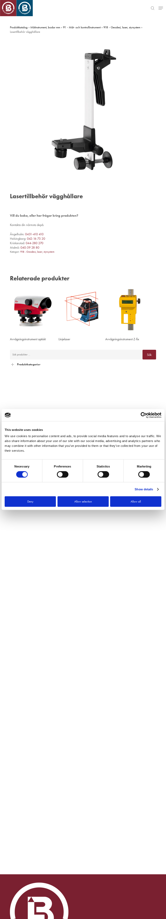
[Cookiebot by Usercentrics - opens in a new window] (143, 415)
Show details (144, 489)
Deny (30, 501)
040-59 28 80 (29, 247)
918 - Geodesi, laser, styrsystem (121, 27)
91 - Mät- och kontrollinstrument (82, 27)
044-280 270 (34, 243)
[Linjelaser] (82, 309)
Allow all (136, 501)
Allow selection (83, 501)
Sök (149, 355)
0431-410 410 (34, 234)
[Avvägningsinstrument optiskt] (33, 309)
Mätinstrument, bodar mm (45, 27)
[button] (161, 8)
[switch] (62, 474)
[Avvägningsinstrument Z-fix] (128, 309)
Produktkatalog (19, 27)
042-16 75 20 (36, 239)
